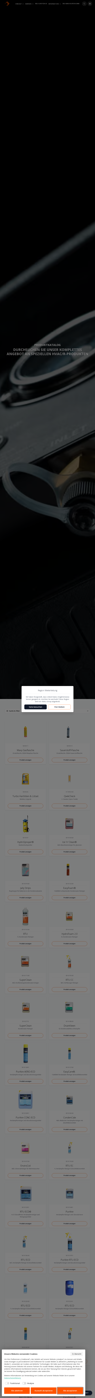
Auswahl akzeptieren (44, 1390)
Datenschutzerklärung (12, 1378)
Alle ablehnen (17, 1390)
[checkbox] (12, 1383)
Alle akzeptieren (70, 1390)
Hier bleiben (59, 707)
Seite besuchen (35, 707)
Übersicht (77, 1354)
